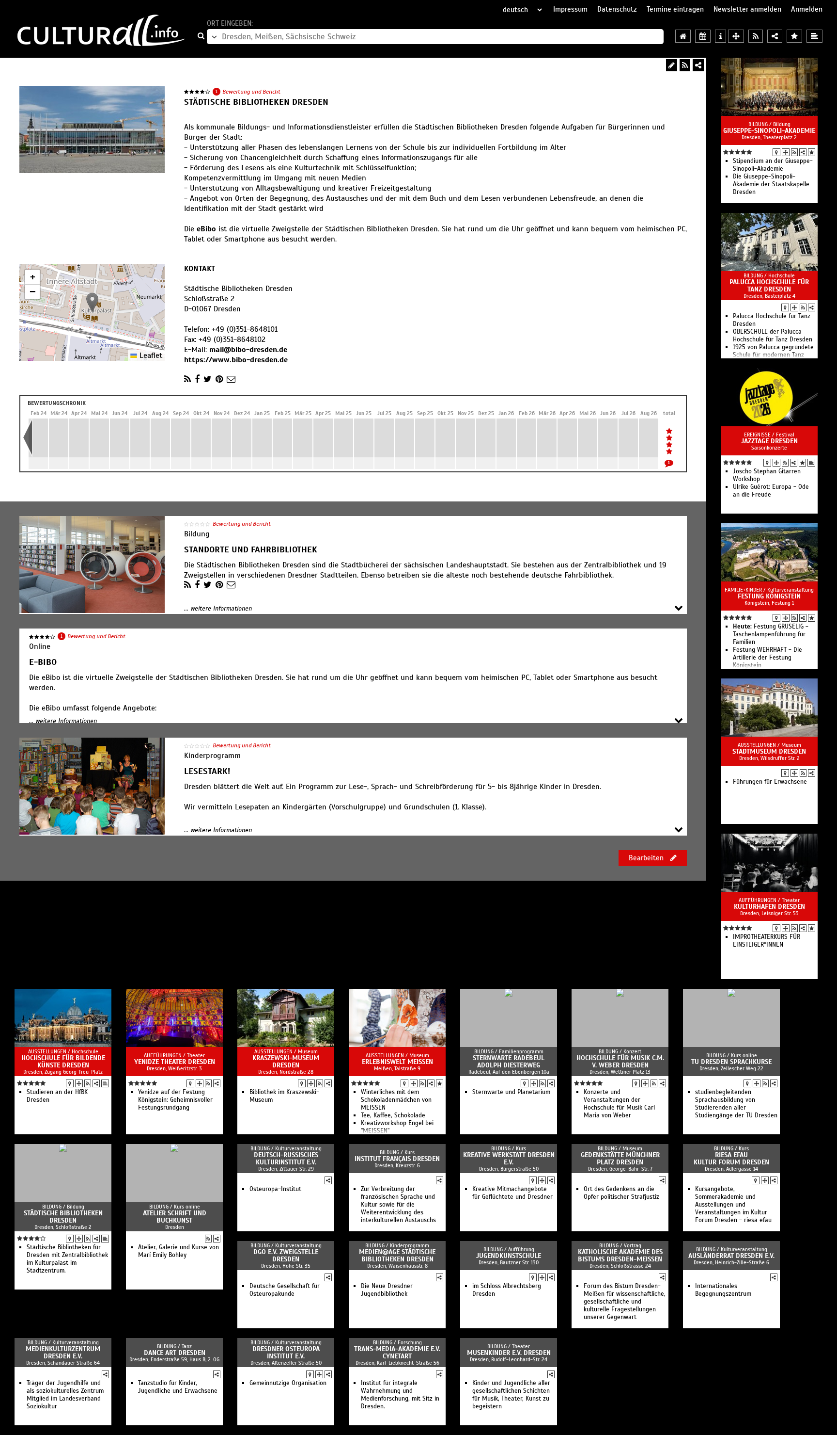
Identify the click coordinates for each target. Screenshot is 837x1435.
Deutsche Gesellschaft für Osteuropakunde (284, 1290)
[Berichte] (811, 463)
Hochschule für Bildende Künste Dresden (63, 1061)
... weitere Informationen (218, 609)
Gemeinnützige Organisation (287, 1383)
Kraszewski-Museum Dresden (285, 1061)
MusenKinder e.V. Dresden (509, 1352)
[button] (92, 302)
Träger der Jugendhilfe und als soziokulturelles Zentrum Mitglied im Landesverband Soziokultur (65, 1394)
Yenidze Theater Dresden (174, 1061)
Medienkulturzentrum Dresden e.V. (63, 1352)
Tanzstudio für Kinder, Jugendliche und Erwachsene (177, 1387)
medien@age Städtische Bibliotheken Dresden (397, 1255)
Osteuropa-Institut (275, 1189)
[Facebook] (197, 379)
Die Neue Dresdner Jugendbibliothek (387, 1290)
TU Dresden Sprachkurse (731, 1061)
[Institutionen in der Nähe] (786, 152)
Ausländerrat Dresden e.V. (731, 1255)
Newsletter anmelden (747, 9)
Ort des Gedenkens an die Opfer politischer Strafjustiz (621, 1193)
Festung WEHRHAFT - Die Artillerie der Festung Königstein (767, 657)
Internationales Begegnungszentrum (723, 1290)
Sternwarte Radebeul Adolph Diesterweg (508, 1061)
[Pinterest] (219, 379)
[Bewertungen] (811, 152)
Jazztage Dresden (769, 441)
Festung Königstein (769, 596)
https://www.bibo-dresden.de (236, 360)
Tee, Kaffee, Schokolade (393, 1115)
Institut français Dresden (397, 1158)
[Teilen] (698, 65)
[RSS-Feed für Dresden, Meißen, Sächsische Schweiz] (755, 36)
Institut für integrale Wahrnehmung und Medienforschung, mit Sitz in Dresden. (400, 1394)
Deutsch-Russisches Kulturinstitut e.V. (286, 1158)
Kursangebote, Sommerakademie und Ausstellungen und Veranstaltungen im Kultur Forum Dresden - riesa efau (733, 1204)
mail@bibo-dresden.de (248, 350)
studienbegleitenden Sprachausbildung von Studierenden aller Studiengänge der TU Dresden (736, 1103)
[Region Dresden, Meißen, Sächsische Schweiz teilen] (774, 36)
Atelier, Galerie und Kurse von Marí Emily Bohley (178, 1251)
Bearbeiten (647, 858)
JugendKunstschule (508, 1255)
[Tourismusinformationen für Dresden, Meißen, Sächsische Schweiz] (720, 36)
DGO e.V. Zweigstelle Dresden (285, 1255)
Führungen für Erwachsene (770, 782)
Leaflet (149, 355)
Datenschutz (617, 9)
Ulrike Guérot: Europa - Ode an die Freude (771, 491)
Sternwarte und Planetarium (511, 1092)
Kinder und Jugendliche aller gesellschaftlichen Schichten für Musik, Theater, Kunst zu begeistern (511, 1394)
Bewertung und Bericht (251, 91)
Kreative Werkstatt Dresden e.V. (509, 1158)
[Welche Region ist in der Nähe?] (736, 36)
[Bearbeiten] (671, 65)
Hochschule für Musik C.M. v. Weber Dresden (620, 1061)
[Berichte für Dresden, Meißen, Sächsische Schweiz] (814, 36)
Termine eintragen (675, 9)
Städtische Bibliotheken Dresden (63, 1216)
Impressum (570, 9)
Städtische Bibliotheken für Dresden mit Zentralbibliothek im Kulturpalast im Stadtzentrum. (67, 1258)
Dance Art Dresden (174, 1352)
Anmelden (806, 9)
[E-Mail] (231, 379)
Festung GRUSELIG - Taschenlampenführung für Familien (770, 634)
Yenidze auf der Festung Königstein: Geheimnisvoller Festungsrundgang (175, 1100)
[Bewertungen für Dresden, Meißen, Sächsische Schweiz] (794, 36)
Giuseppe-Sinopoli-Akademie (769, 130)
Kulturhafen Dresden (769, 906)
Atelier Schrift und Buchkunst (174, 1216)
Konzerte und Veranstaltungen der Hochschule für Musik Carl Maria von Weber (619, 1103)
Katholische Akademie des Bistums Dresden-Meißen (620, 1255)
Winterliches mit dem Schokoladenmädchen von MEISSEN (396, 1100)
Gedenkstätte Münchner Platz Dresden (620, 1158)
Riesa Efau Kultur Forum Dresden (731, 1158)
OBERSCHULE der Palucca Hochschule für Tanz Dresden (772, 335)
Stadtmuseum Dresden (769, 751)
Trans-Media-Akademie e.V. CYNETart (397, 1352)
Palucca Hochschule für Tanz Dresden (769, 285)
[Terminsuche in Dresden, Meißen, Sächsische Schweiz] (703, 36)
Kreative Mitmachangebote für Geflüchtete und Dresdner (512, 1193)
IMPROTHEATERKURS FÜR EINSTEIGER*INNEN (766, 941)
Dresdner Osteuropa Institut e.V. (286, 1352)
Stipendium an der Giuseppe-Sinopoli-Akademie (773, 165)
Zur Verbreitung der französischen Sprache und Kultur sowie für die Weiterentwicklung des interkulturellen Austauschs (398, 1204)
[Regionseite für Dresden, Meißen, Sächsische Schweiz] (683, 36)
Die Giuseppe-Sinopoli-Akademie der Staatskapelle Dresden (771, 184)
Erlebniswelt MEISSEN (397, 1061)
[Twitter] (207, 379)
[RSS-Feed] (685, 65)
